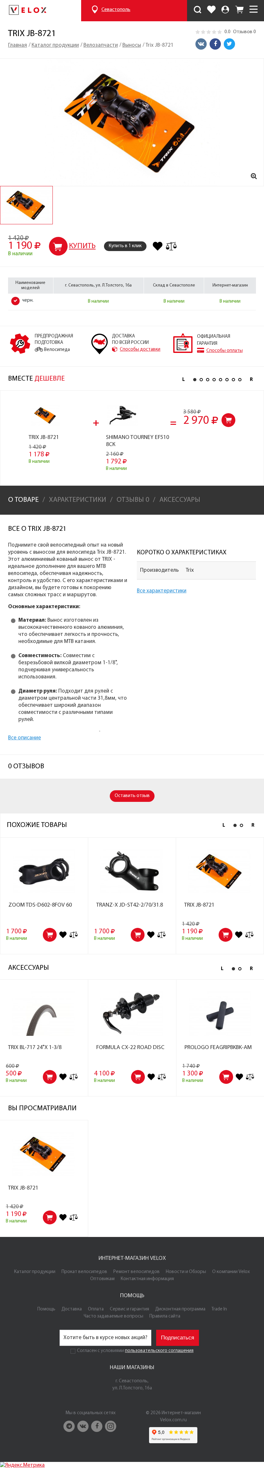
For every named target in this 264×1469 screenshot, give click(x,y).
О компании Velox (231, 1272)
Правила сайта (164, 1316)
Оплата (96, 1309)
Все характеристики (161, 591)
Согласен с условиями (100, 1350)
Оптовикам (102, 1279)
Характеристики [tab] (77, 500)
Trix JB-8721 (44, 438)
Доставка (71, 1309)
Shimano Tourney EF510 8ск (137, 441)
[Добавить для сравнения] (171, 246)
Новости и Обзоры (186, 1272)
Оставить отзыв (132, 795)
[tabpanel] (26, 205)
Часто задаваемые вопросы (113, 1316)
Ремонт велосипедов (136, 1272)
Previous (183, 380)
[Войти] (225, 10)
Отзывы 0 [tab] (133, 500)
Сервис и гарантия (129, 1309)
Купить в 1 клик (125, 246)
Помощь (46, 1309)
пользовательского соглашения (159, 1350)
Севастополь (115, 9)
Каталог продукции (34, 1272)
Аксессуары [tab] (179, 500)
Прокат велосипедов (84, 1272)
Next (251, 380)
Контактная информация (147, 1279)
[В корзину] (228, 420)
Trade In (219, 1309)
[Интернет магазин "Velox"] (27, 11)
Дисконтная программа (180, 1309)
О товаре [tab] (23, 500)
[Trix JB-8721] (132, 122)
